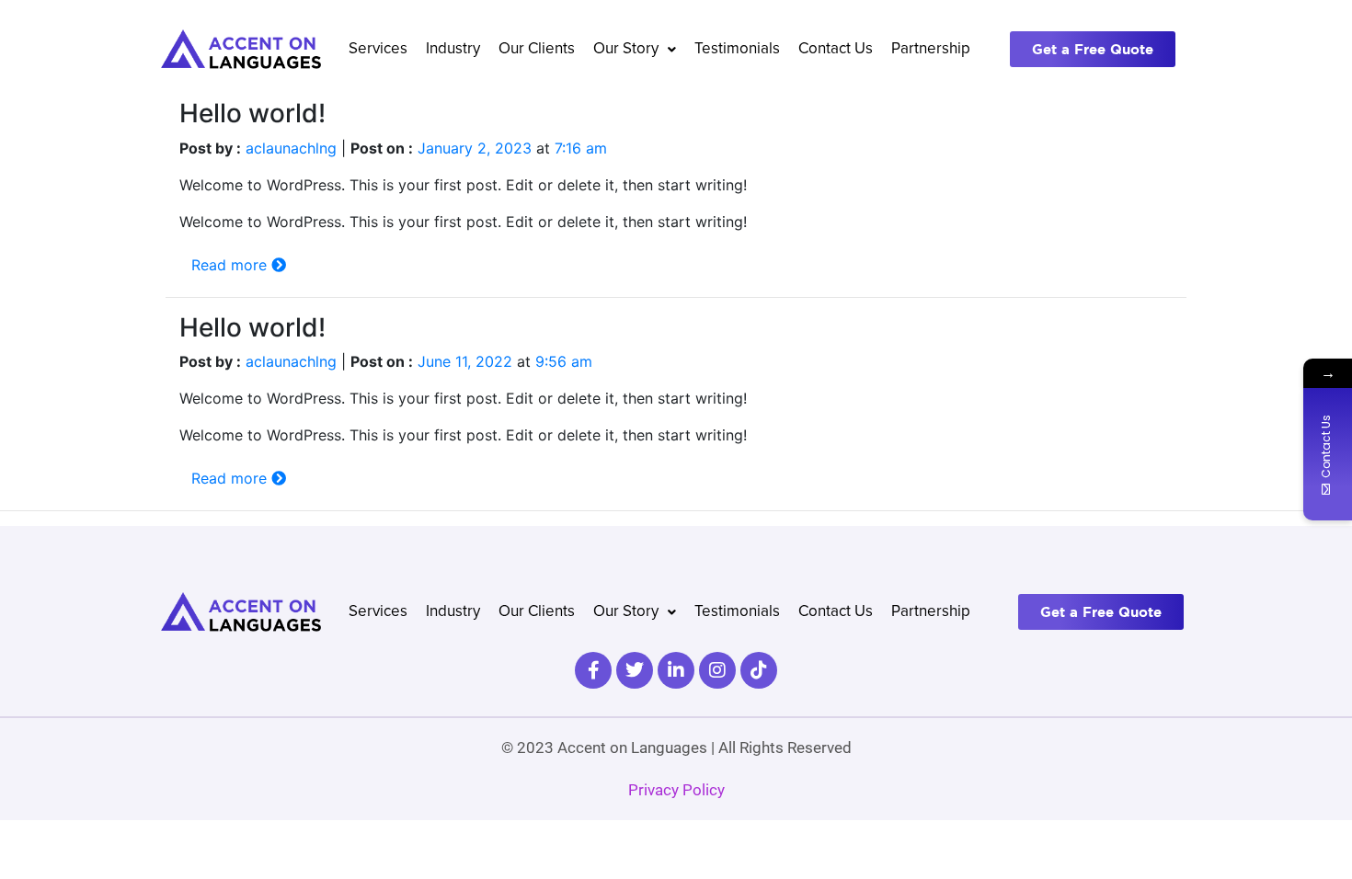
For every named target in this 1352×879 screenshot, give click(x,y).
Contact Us (835, 49)
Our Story (626, 49)
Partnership (930, 49)
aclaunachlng (291, 148)
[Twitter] (634, 670)
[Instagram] (717, 670)
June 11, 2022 (465, 361)
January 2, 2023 (475, 148)
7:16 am (581, 148)
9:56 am (563, 361)
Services (378, 49)
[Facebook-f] (593, 670)
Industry (453, 49)
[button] (634, 49)
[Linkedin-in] (676, 670)
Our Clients (536, 49)
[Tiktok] (758, 670)
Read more (231, 265)
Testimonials (737, 49)
